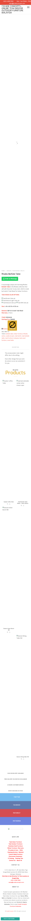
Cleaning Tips (19, 858)
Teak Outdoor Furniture (15, 844)
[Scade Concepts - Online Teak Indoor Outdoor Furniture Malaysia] (15, 12)
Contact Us (12, 860)
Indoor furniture (18, 334)
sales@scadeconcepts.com (17, 3)
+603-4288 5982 (8, 1)
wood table (10, 340)
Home (3, 270)
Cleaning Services (13, 852)
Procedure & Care (13, 850)
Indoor (9, 270)
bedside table (9, 334)
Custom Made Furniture (15, 854)
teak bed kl (18, 336)
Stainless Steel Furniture (15, 846)
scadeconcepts (10, 336)
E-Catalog (11, 858)
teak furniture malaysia (12, 338)
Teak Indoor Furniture (15, 842)
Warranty (21, 848)
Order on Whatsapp (11, 279)
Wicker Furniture (12, 848)
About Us (19, 860)
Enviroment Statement (15, 856)
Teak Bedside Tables (18, 270)
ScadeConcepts (10, 911)
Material (21, 852)
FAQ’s (21, 850)
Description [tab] (15, 347)
